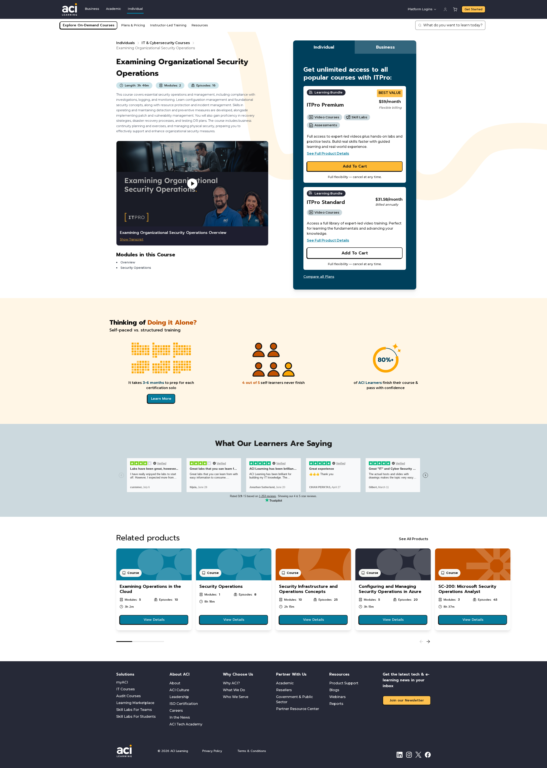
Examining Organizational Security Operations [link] (155, 48)
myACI (122, 682)
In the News (179, 717)
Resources (199, 25)
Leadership (179, 697)
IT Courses (125, 689)
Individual (135, 9)
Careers (176, 711)
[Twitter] (418, 755)
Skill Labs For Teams (134, 710)
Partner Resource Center (297, 709)
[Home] (70, 9)
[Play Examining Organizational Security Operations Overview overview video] (192, 183)
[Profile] (445, 9)
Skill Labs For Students (136, 717)
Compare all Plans (318, 276)
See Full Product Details (328, 154)
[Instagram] (409, 755)
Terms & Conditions (251, 751)
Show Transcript (131, 239)
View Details (154, 619)
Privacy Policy (212, 751)
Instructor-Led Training (168, 25)
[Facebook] (428, 755)
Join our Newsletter (407, 700)
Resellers (284, 690)
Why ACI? (231, 683)
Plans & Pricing (133, 25)
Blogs (334, 690)
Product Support (343, 683)
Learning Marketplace (135, 703)
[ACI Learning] (133, 751)
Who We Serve (235, 697)
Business (92, 9)
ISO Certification (183, 704)
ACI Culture (179, 690)
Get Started (473, 9)
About (174, 683)
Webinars (337, 697)
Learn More (161, 398)
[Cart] (455, 9)
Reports (336, 704)
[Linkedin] (400, 755)
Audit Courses (128, 696)
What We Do (234, 690)
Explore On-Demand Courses (88, 25)
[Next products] (428, 641)
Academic (113, 9)
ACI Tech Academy (185, 724)
